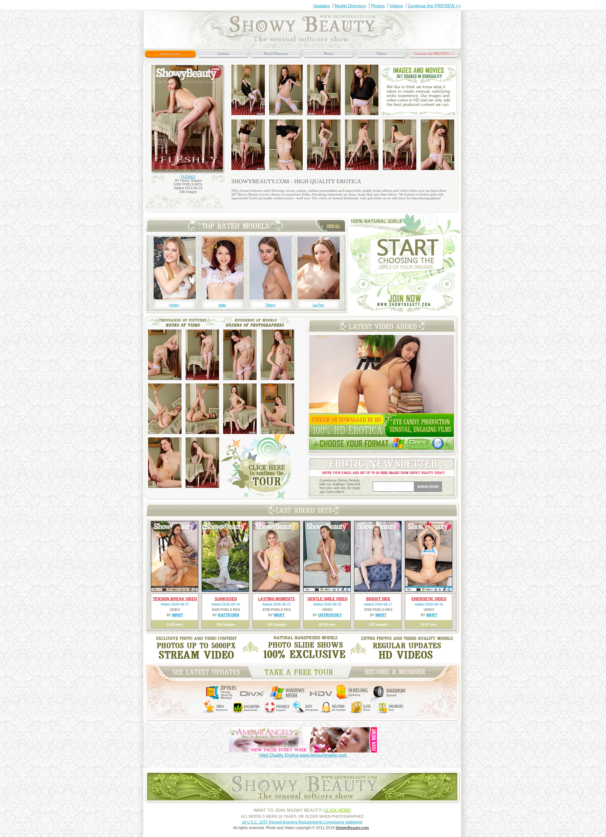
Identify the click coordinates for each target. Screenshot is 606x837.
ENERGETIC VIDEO (429, 599)
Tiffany (270, 305)
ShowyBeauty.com (352, 828)
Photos (378, 5)
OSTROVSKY (330, 615)
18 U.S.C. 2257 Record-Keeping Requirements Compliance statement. (302, 822)
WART (177, 615)
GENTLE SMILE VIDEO (327, 599)
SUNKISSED (226, 599)
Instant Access (170, 54)
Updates (321, 5)
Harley (174, 305)
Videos (396, 5)
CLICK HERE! (337, 810)
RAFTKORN (228, 615)
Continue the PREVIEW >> (434, 5)
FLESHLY (188, 177)
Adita (222, 305)
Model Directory (350, 5)
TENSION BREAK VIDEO (175, 599)
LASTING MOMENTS (276, 599)
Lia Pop (318, 305)
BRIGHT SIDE (378, 599)
